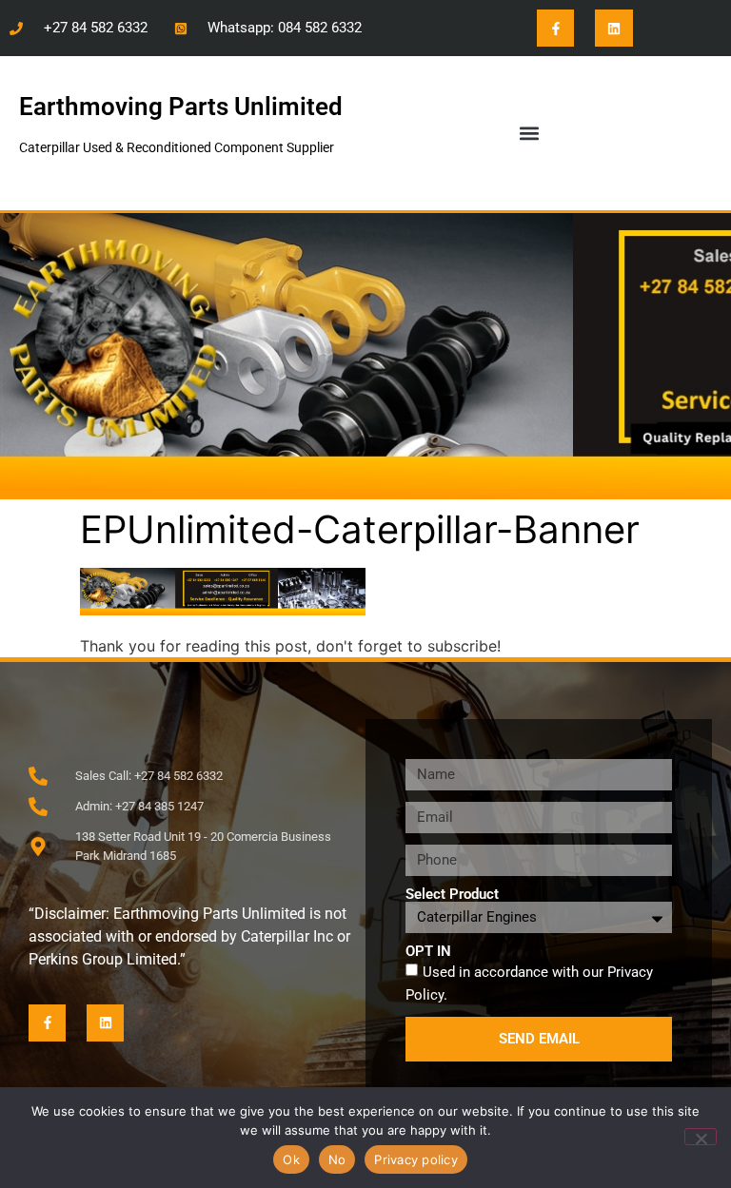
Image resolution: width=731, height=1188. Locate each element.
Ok (291, 1159)
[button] (528, 132)
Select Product (452, 894)
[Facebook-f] (555, 28)
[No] (700, 1136)
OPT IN (428, 952)
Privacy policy (416, 1159)
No (337, 1159)
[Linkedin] (613, 28)
